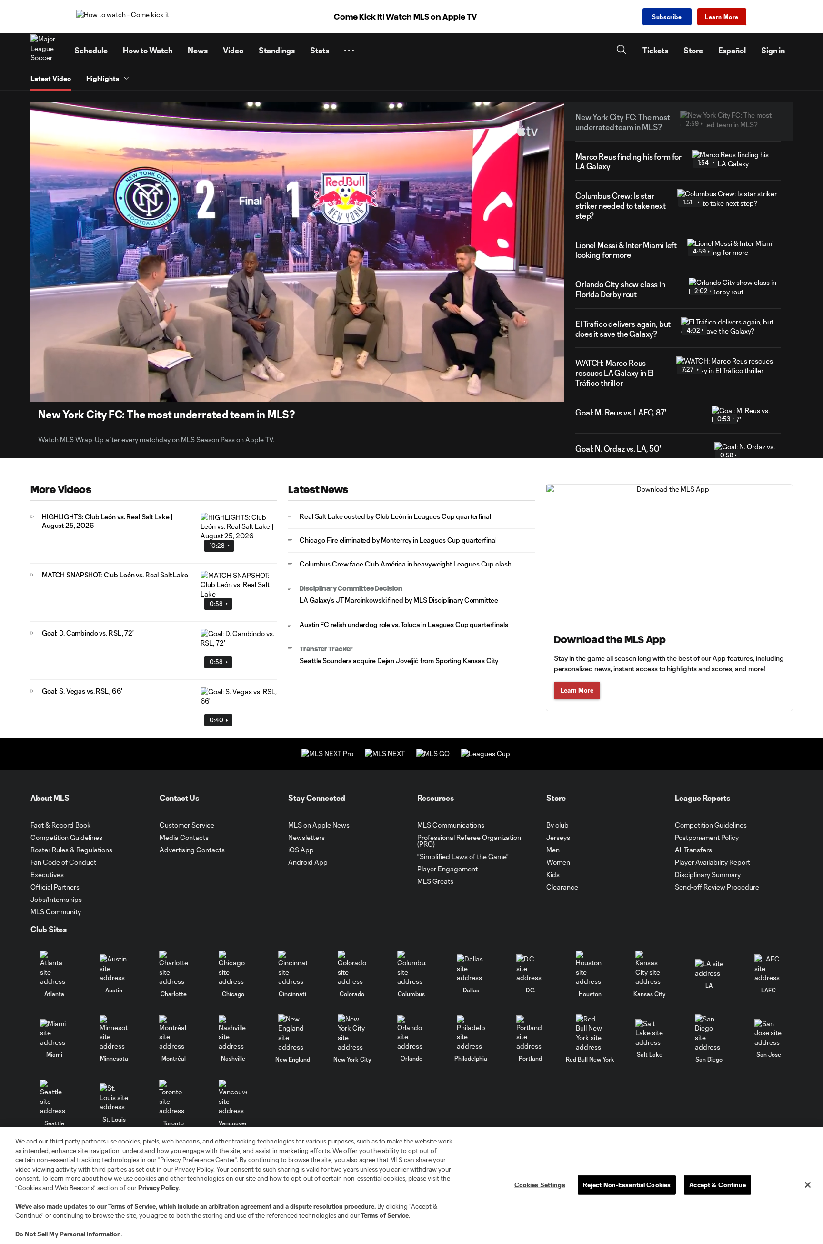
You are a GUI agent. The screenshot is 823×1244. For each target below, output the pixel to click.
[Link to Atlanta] (54, 968)
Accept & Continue (717, 1184)
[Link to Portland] (530, 1033)
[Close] (807, 1184)
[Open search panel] (621, 51)
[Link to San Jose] (768, 1033)
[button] (349, 50)
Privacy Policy (158, 1188)
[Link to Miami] (54, 1033)
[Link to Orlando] (411, 1033)
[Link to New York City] (352, 1033)
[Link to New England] (292, 1033)
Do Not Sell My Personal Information (68, 1234)
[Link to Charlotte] (173, 968)
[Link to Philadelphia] (471, 1033)
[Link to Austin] (114, 968)
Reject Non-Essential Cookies (627, 1184)
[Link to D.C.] (530, 968)
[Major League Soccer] (46, 50)
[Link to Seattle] (54, 1097)
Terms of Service (132, 1206)
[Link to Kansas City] (649, 968)
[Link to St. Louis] (114, 1097)
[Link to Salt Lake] (649, 1033)
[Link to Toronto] (173, 1097)
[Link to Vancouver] (233, 1097)
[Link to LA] (709, 968)
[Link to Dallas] (471, 968)
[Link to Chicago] (233, 968)
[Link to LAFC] (768, 968)
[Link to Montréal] (173, 1033)
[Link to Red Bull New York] (590, 1033)
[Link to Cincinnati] (292, 968)
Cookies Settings (539, 1184)
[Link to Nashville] (233, 1033)
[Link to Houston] (590, 968)
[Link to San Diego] (709, 1033)
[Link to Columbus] (411, 968)
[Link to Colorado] (352, 968)
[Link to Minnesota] (114, 1033)
